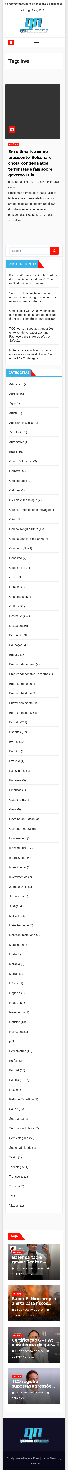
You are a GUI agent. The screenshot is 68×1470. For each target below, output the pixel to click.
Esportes (15, 732)
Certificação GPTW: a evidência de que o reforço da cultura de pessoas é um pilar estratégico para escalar (32, 314)
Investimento (17, 867)
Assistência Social (21, 422)
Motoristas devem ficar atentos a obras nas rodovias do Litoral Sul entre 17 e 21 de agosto (31, 354)
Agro (12, 403)
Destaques (16, 625)
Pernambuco (17, 1051)
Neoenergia (17, 1012)
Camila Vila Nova (20, 461)
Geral (13, 809)
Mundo (13, 973)
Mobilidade (16, 944)
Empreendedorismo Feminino (28, 674)
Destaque (15, 616)
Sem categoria (18, 1138)
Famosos (15, 780)
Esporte (14, 722)
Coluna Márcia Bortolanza (26, 538)
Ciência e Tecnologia (23, 500)
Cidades (14, 490)
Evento (13, 741)
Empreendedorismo (22, 664)
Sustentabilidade (20, 1147)
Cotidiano (15, 567)
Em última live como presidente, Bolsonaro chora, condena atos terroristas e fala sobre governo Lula (30, 163)
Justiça (13, 906)
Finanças (15, 790)
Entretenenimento (21, 703)
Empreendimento (20, 683)
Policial (14, 1070)
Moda (13, 954)
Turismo (14, 1186)
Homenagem (17, 838)
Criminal (14, 587)
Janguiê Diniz (18, 886)
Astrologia (16, 432)
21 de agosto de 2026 (29, 1351)
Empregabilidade (20, 693)
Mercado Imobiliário (22, 935)
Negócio (14, 993)
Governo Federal (20, 828)
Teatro (13, 1157)
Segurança (16, 1118)
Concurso (15, 558)
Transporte (16, 1176)
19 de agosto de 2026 (29, 1392)
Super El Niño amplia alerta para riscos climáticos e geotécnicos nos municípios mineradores (32, 297)
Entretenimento (19, 712)
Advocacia (16, 384)
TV (11, 1196)
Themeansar (33, 1463)
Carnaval (15, 471)
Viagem (14, 1205)
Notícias (14, 1022)
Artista (13, 413)
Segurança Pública (21, 1128)
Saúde (13, 1109)
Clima (13, 519)
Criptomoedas (18, 596)
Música (14, 983)
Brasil (13, 451)
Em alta (14, 654)
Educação (16, 645)
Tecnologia (16, 1167)
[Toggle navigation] (37, 42)
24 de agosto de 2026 (29, 1310)
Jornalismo (16, 896)
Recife (13, 1089)
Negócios (15, 1002)
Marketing (15, 915)
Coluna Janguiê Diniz (23, 529)
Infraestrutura (18, 848)
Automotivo (16, 442)
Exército (14, 761)
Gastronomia (17, 799)
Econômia (16, 635)
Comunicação (18, 548)
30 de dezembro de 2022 (28, 182)
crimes (13, 577)
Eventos (14, 751)
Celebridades (18, 480)
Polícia (13, 1060)
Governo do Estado (22, 819)
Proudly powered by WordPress (23, 1458)
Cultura (14, 606)
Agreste (14, 393)
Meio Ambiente (19, 925)
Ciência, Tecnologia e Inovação (30, 509)
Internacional (17, 857)
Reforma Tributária (21, 1099)
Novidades (16, 1031)
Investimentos (18, 877)
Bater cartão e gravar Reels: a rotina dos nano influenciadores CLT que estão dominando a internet (33, 279)
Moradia (14, 964)
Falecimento (17, 770)
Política (13, 145)
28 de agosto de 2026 (29, 1268)
